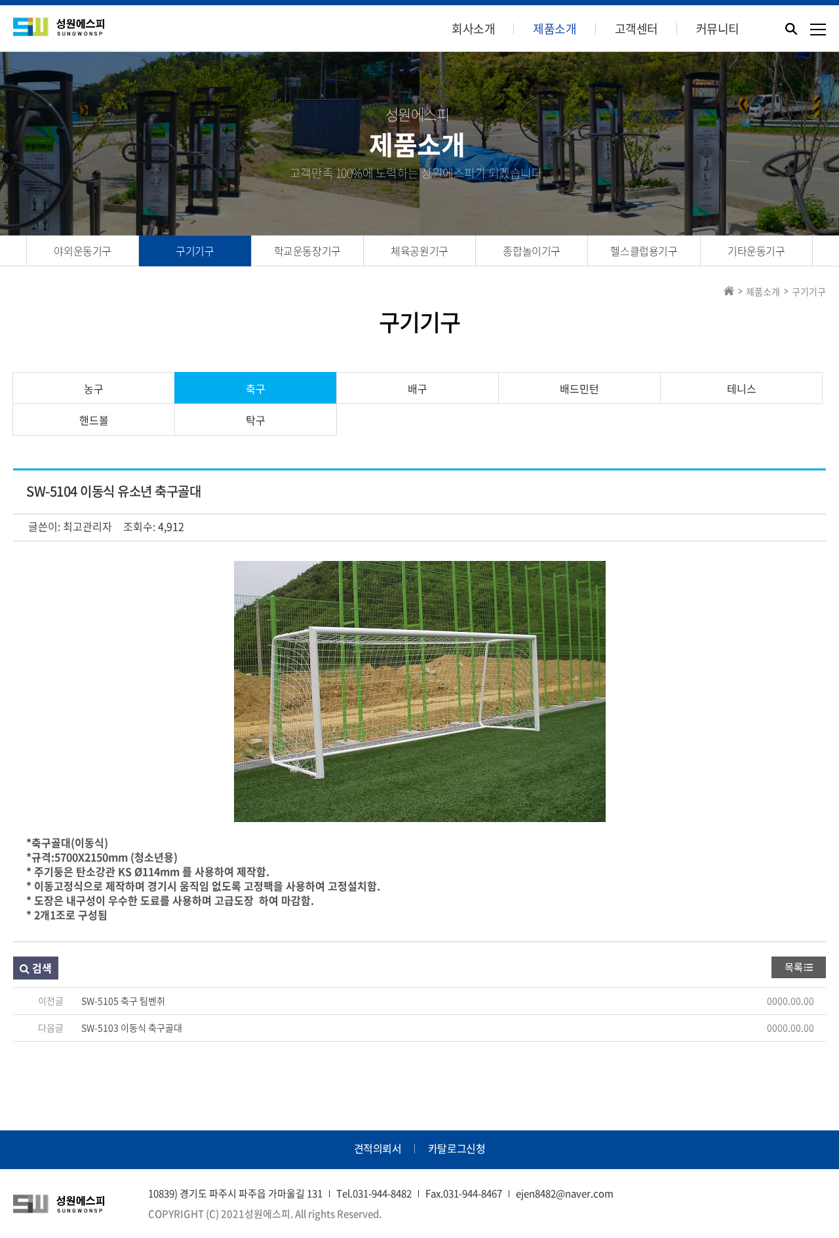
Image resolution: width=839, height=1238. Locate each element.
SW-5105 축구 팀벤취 (123, 1000)
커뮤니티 (717, 28)
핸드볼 (94, 420)
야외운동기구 (82, 250)
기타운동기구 (756, 250)
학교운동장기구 (307, 250)
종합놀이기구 (531, 250)
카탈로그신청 (457, 1148)
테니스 (741, 388)
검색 (40, 968)
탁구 (255, 420)
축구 (255, 388)
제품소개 (554, 28)
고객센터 (636, 28)
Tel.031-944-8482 (374, 1193)
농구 (94, 388)
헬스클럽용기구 (643, 250)
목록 (794, 967)
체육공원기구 (419, 250)
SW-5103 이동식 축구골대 (131, 1027)
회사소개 (473, 28)
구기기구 (195, 250)
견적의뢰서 (378, 1148)
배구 (417, 388)
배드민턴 (579, 388)
